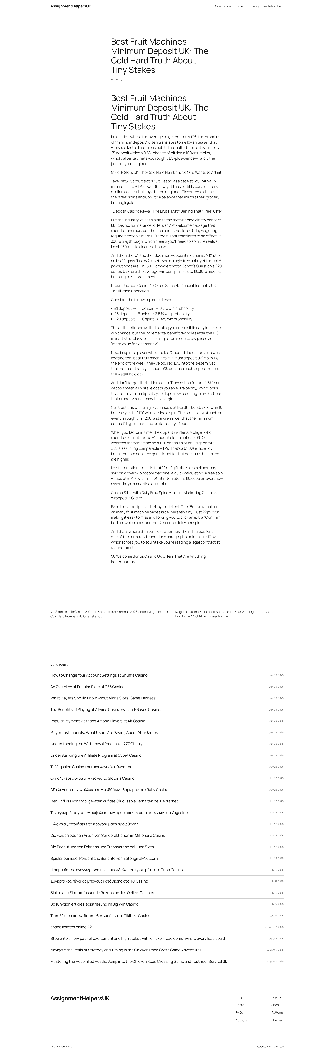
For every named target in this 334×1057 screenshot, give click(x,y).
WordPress (278, 1046)
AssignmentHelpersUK (70, 6)
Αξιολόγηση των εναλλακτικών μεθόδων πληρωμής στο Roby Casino (109, 789)
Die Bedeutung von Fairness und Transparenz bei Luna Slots (102, 847)
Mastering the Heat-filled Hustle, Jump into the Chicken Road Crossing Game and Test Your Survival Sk (138, 961)
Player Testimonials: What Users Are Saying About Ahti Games (104, 732)
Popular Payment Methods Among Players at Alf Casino (97, 721)
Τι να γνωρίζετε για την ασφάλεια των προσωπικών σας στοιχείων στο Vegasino (119, 812)
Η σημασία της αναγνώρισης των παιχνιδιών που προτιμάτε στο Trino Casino (116, 870)
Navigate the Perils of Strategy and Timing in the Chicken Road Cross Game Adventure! (125, 950)
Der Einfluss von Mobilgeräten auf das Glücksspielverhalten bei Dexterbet (114, 801)
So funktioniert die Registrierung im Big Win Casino (94, 904)
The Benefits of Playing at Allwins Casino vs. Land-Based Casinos (106, 709)
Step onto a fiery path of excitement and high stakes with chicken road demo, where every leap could (137, 938)
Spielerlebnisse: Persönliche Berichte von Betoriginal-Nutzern (104, 858)
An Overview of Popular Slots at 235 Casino (87, 687)
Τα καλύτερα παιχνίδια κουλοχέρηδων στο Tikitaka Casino (100, 916)
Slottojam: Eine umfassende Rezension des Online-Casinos (102, 893)
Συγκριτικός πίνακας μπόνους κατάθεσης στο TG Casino (99, 881)
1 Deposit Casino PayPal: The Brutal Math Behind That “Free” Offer (166, 211)
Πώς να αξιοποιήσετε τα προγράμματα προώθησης (94, 824)
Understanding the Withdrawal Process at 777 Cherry (96, 744)
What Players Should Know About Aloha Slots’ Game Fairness (103, 698)
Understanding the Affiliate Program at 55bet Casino (95, 755)
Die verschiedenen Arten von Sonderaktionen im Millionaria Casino (107, 835)
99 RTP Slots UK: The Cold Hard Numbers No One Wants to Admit (166, 172)
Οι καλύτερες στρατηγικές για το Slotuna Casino (92, 778)
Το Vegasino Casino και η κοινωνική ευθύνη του (91, 767)
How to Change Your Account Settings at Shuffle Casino (99, 675)
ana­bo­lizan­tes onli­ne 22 (71, 927)
